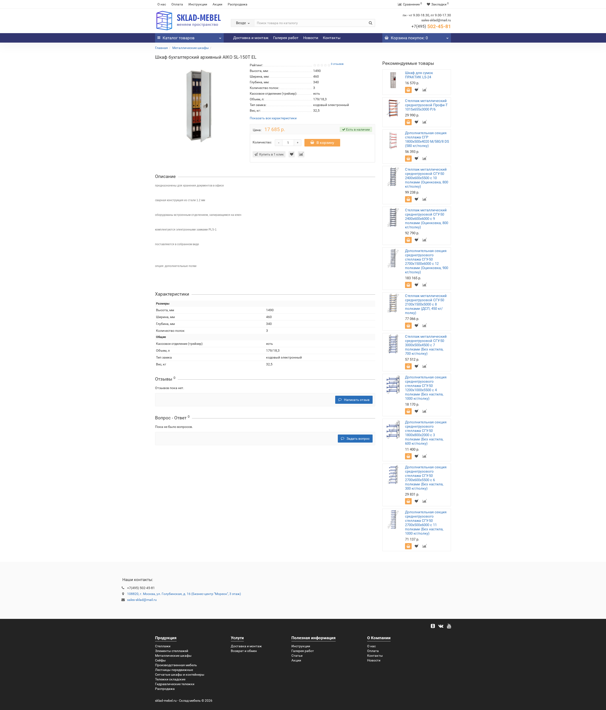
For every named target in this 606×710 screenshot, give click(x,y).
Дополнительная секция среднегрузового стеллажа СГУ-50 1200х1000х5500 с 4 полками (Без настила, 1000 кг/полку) (425, 388)
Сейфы (160, 660)
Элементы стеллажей (171, 651)
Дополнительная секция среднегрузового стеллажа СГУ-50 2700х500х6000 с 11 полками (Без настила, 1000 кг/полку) (425, 523)
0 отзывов (337, 64)
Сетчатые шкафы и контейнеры (179, 674)
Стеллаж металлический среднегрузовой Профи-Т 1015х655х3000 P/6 (426, 105)
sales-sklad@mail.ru (142, 600)
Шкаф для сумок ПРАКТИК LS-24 (419, 75)
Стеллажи (162, 646)
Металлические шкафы (190, 48)
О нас (161, 4)
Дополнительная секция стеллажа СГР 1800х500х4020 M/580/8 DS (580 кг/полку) (427, 139)
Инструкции (197, 4)
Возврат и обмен (244, 651)
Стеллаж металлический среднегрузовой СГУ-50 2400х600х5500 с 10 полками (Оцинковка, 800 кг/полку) (426, 178)
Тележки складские (170, 679)
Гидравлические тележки (174, 684)
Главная (161, 48)
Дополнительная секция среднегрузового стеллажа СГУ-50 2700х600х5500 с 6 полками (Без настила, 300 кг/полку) (425, 478)
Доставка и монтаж (250, 38)
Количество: (262, 142)
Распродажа (237, 4)
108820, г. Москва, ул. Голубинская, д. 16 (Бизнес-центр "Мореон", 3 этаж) (184, 594)
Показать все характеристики (273, 118)
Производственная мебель (176, 665)
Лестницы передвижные (174, 670)
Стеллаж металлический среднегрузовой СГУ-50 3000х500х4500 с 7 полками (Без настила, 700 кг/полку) (426, 345)
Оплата (177, 4)
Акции (217, 4)
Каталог (179, 38)
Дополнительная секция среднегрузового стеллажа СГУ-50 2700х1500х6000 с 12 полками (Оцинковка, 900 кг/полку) (426, 261)
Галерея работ (286, 38)
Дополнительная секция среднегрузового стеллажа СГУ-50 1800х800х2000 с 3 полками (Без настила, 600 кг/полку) (425, 433)
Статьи (297, 655)
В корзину (325, 142)
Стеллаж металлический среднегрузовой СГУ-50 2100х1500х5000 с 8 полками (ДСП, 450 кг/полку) (426, 304)
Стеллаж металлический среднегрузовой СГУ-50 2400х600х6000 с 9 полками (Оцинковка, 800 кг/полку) (426, 218)
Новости (310, 38)
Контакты (331, 38)
